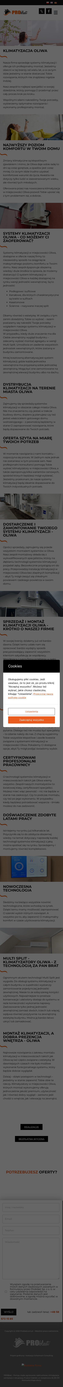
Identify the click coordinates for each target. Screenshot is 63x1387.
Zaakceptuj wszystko (31, 719)
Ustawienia (31, 711)
